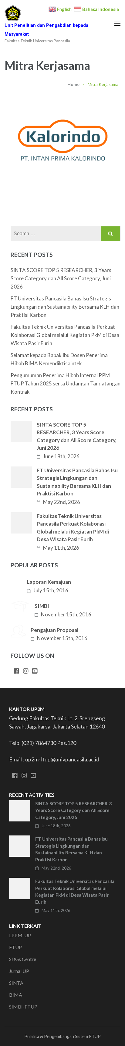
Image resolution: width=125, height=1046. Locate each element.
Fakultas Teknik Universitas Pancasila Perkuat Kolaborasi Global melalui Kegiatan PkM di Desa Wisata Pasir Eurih (65, 335)
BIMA (15, 995)
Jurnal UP (19, 971)
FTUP (15, 947)
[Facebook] (16, 671)
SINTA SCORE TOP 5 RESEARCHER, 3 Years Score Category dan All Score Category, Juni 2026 (61, 278)
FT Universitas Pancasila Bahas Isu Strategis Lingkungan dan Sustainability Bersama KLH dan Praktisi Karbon (65, 306)
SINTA (16, 983)
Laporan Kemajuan (49, 582)
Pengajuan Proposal (54, 630)
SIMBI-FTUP (23, 1006)
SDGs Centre (22, 959)
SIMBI (42, 606)
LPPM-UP (20, 935)
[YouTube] (35, 671)
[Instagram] (26, 671)
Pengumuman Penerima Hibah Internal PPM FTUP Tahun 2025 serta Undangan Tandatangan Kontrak (65, 383)
